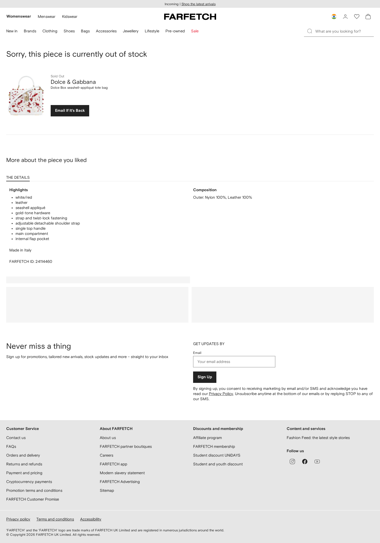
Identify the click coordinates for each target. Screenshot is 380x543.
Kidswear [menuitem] (69, 16)
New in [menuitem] (12, 31)
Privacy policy (18, 519)
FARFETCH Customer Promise (32, 499)
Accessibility (90, 519)
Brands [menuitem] (30, 31)
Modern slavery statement (122, 473)
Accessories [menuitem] (106, 31)
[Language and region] (334, 16)
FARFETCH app (113, 464)
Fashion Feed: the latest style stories (318, 438)
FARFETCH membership (214, 446)
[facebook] (304, 461)
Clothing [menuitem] (49, 31)
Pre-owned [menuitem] (175, 31)
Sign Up (204, 377)
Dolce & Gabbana (73, 82)
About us (108, 438)
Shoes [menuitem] (69, 31)
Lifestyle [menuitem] (152, 31)
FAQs (11, 446)
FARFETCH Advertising (120, 482)
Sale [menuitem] (195, 31)
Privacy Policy (221, 394)
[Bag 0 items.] (368, 16)
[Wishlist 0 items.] (356, 16)
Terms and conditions (55, 519)
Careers (106, 455)
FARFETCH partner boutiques (126, 446)
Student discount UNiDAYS (216, 455)
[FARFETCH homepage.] (190, 16)
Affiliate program (207, 438)
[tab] (19, 175)
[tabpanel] (190, 226)
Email (197, 352)
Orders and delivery (23, 455)
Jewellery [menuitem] (131, 31)
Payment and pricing (24, 473)
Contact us (16, 438)
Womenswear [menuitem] (18, 16)
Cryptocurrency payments (29, 482)
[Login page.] (345, 16)
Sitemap (107, 490)
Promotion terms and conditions (34, 490)
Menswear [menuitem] (46, 16)
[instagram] (292, 461)
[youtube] (317, 461)
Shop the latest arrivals (198, 4)
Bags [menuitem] (85, 31)
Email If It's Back (70, 111)
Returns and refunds (24, 464)
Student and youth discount (218, 464)
